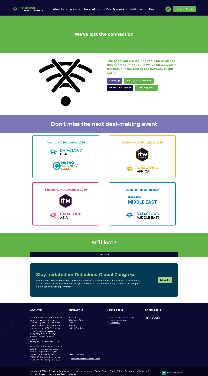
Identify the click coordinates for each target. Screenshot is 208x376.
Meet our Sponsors (119, 320)
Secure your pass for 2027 (122, 317)
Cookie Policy (116, 371)
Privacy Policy (101, 371)
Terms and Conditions (59, 371)
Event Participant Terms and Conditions (48, 374)
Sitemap (73, 374)
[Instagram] (152, 318)
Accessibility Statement (81, 371)
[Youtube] (157, 318)
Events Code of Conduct (136, 371)
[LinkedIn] (147, 318)
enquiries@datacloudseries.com (85, 359)
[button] (153, 9)
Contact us (115, 323)
